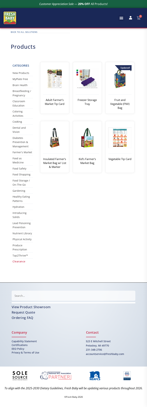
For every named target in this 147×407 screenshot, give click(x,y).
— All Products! (73, 4)
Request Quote (23, 312)
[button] (121, 18)
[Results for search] (73, 302)
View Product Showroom (31, 307)
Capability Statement (24, 341)
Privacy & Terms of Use (25, 352)
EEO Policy (18, 348)
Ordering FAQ (22, 318)
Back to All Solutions (24, 32)
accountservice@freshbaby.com (105, 354)
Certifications (20, 345)
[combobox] (73, 296)
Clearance (19, 261)
